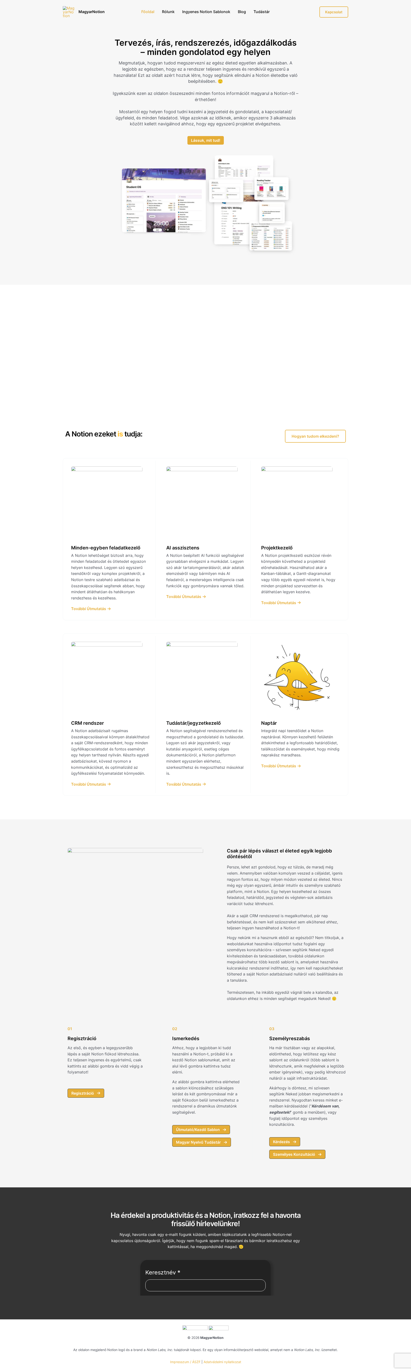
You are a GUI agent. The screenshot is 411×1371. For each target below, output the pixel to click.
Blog (242, 12)
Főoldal (147, 12)
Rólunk (168, 12)
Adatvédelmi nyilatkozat (222, 1362)
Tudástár (262, 12)
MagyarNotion (91, 11)
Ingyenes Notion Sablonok (206, 12)
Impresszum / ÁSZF (185, 1362)
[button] (315, 436)
